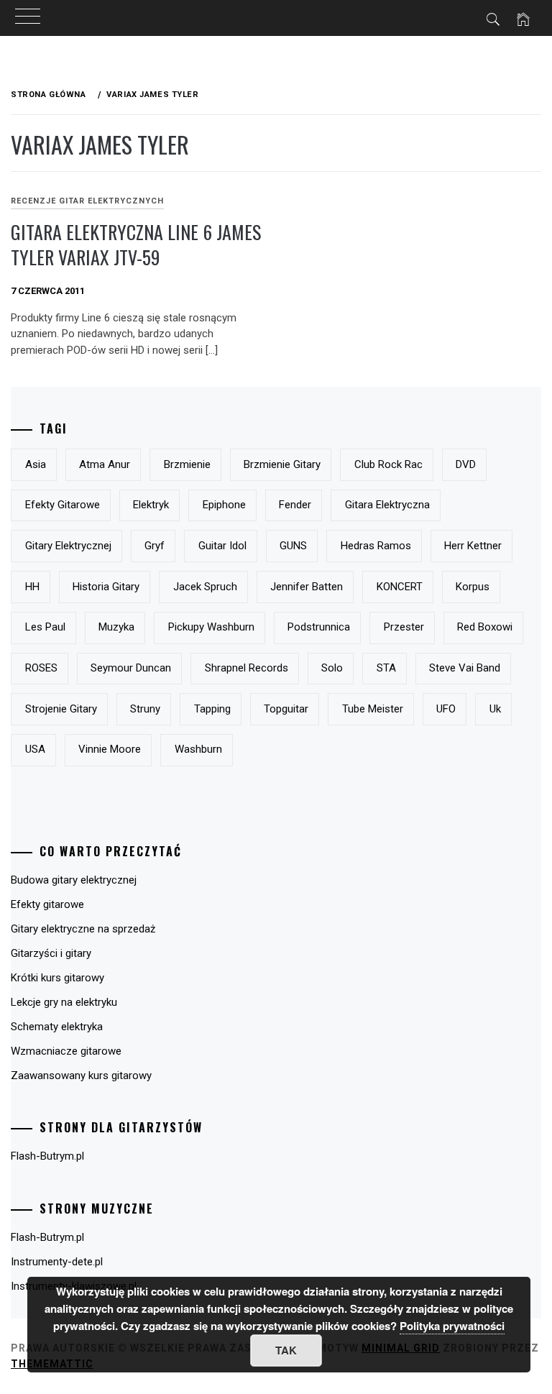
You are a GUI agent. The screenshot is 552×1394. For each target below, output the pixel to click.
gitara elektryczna (387, 504)
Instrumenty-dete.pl (57, 1261)
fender (295, 504)
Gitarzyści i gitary (51, 953)
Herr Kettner (473, 545)
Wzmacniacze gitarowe (66, 1051)
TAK (286, 1350)
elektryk (151, 504)
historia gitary (106, 586)
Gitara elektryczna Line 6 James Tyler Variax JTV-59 (136, 244)
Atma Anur (104, 464)
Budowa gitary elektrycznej (74, 879)
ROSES (41, 667)
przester (404, 626)
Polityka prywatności (452, 1326)
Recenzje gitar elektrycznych (87, 201)
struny (145, 708)
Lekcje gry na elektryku (64, 1002)
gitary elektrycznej (68, 545)
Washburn (198, 749)
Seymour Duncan (131, 667)
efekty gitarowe (62, 504)
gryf (154, 545)
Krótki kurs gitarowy (57, 977)
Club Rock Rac (388, 464)
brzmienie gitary (282, 464)
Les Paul (45, 626)
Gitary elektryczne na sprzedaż (83, 928)
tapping (212, 708)
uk (495, 708)
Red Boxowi (484, 626)
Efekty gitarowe (47, 904)
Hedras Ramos (376, 545)
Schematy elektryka (57, 1026)
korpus (472, 586)
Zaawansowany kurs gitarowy (81, 1075)
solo (332, 667)
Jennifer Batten (306, 586)
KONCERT (400, 586)
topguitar (286, 708)
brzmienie (187, 464)
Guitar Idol (222, 545)
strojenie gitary (61, 708)
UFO (446, 708)
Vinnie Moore (109, 749)
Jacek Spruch (205, 586)
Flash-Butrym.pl (47, 1156)
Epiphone (224, 504)
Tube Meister (372, 708)
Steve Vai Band (464, 667)
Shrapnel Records (246, 667)
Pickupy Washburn (211, 626)
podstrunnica (319, 626)
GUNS (293, 545)
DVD (466, 464)
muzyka (116, 626)
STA (386, 667)
